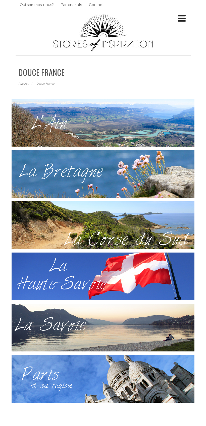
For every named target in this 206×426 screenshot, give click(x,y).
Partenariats (71, 5)
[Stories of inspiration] (103, 53)
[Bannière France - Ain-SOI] (103, 123)
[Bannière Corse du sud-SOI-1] (103, 225)
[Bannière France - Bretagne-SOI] (103, 174)
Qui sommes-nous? (37, 5)
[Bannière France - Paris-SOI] (103, 379)
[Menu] (182, 18)
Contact (96, 5)
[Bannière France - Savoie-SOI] (103, 327)
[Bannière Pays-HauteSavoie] (103, 276)
